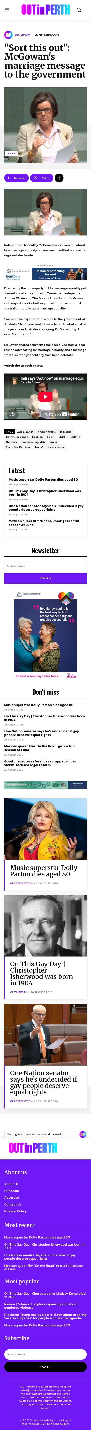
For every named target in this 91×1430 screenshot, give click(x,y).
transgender (56, 447)
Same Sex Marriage (18, 447)
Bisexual (65, 432)
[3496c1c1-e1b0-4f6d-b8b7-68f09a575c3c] (45, 785)
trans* (39, 447)
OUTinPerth (22, 35)
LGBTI (62, 437)
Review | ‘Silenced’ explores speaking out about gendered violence (40, 1305)
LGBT (50, 437)
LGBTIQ (75, 437)
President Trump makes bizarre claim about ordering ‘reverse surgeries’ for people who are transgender (45, 1316)
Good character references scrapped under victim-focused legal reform (40, 763)
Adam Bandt (25, 432)
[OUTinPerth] (9, 35)
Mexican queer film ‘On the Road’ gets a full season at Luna (44, 522)
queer (53, 442)
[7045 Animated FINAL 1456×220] (45, 274)
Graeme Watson (21, 883)
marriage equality (33, 442)
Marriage (12, 442)
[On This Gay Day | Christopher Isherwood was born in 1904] (45, 926)
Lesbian (37, 437)
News (11, 153)
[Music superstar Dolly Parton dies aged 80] (45, 829)
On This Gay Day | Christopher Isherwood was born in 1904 (45, 492)
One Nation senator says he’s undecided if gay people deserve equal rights (46, 507)
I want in (45, 578)
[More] (59, 178)
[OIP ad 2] (45, 1134)
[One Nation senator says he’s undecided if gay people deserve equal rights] (45, 1035)
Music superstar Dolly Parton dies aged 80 (43, 479)
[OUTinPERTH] (45, 9)
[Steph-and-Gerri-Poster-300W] (45, 635)
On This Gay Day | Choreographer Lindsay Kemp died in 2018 (45, 1295)
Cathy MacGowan (17, 437)
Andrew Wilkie (46, 432)
